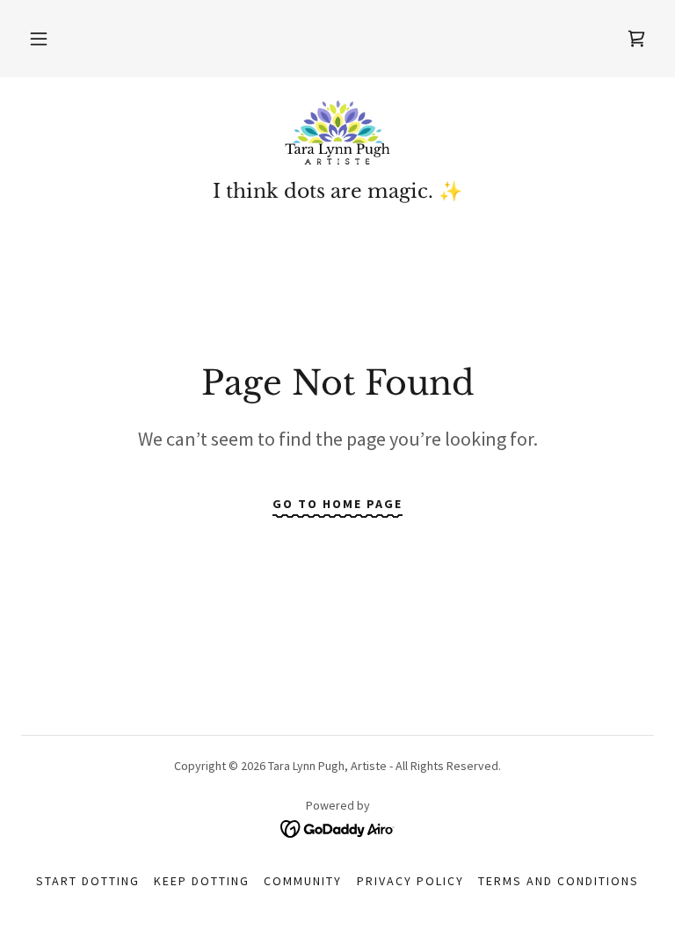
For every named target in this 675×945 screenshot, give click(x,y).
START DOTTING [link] (88, 881)
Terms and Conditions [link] (558, 881)
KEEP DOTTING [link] (202, 881)
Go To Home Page (337, 504)
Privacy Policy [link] (410, 881)
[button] (38, 38)
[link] (337, 133)
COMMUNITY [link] (303, 881)
